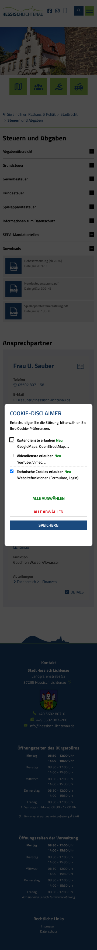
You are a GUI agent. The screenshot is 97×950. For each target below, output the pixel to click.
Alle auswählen (49, 498)
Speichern (48, 525)
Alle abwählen (48, 512)
